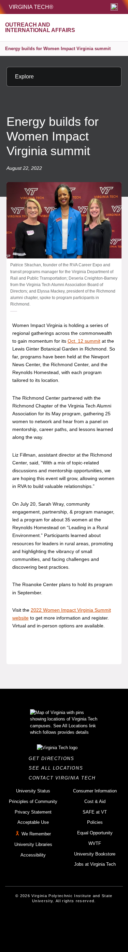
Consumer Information (95, 790)
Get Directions (53, 758)
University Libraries (33, 844)
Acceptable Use (33, 822)
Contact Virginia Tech (64, 777)
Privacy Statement (33, 812)
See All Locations (58, 768)
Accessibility (33, 855)
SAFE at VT (95, 812)
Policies (95, 822)
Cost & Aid (94, 801)
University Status (33, 790)
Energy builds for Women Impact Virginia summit (58, 48)
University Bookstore (94, 854)
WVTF (94, 843)
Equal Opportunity (95, 832)
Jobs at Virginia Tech (95, 864)
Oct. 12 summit (84, 341)
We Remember (36, 833)
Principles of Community (33, 801)
